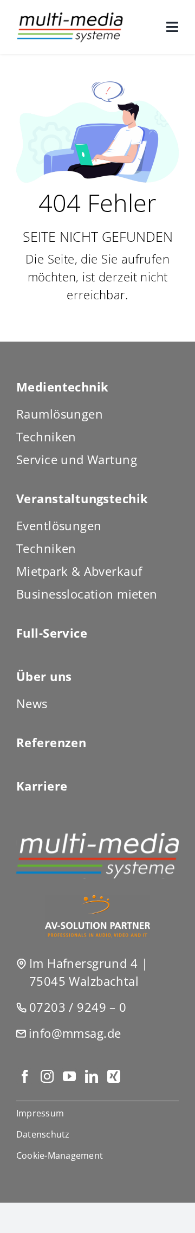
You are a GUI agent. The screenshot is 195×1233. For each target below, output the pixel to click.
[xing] (113, 1076)
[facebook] (24, 1076)
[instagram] (46, 1076)
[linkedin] (91, 1076)
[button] (97, 1155)
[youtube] (69, 1076)
